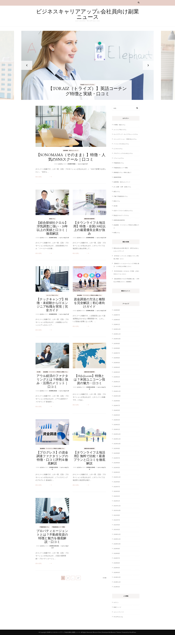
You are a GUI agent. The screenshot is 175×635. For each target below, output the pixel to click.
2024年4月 (117, 415)
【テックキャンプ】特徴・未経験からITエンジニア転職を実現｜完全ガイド (52, 304)
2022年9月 (117, 482)
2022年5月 (117, 491)
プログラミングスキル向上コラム (123, 153)
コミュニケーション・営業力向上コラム (125, 139)
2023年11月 (117, 439)
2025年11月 (117, 334)
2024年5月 (117, 410)
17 (78, 578)
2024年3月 (117, 420)
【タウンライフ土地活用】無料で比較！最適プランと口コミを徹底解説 (89, 457)
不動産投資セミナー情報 (58, 527)
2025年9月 (117, 343)
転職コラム (100, 84)
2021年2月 (117, 529)
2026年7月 (117, 315)
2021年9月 (117, 515)
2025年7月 (117, 353)
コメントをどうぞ (83, 164)
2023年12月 (117, 434)
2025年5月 (117, 362)
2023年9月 (117, 448)
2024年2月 (117, 424)
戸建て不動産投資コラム (121, 196)
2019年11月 (117, 582)
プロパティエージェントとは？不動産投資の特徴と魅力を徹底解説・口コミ (52, 536)
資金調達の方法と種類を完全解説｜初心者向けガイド (89, 302)
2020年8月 (117, 553)
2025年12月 (117, 329)
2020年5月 (117, 567)
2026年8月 (117, 310)
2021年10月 (117, 510)
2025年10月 (117, 339)
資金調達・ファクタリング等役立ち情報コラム (89, 295)
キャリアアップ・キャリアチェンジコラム (83, 84)
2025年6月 (117, 358)
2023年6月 (117, 463)
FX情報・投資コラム (119, 125)
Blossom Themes (116, 632)
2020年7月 (117, 558)
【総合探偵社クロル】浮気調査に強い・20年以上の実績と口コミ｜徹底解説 (52, 228)
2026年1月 (117, 324)
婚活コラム (117, 191)
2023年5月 (117, 467)
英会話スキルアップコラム (121, 215)
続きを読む (39, 177)
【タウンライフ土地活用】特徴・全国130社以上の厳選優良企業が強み (89, 228)
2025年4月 (117, 367)
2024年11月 (117, 391)
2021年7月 (117, 520)
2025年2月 (117, 377)
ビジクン (60, 164)
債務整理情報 (117, 177)
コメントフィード (119, 612)
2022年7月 (117, 486)
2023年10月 (117, 443)
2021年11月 (117, 506)
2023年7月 (117, 458)
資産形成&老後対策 (89, 218)
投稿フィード (117, 607)
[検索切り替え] (138, 2)
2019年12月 (117, 577)
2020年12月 (117, 534)
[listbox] (87, 65)
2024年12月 (117, 386)
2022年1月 (117, 501)
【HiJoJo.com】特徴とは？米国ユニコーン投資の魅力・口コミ (89, 379)
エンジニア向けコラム (52, 295)
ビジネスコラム (118, 148)
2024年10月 (117, 396)
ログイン (116, 602)
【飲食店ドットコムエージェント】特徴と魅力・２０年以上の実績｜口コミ (87, 91)
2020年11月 (117, 539)
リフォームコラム (119, 158)
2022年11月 (117, 477)
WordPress (132, 632)
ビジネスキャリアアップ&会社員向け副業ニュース (87, 15)
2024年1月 (117, 429)
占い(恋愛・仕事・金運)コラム (122, 187)
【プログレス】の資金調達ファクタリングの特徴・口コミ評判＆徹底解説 (52, 457)
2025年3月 (117, 372)
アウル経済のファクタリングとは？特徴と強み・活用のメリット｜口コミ (52, 381)
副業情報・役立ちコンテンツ (70, 150)
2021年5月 (117, 525)
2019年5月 (117, 587)
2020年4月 (117, 572)
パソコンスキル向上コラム (121, 144)
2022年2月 (117, 496)
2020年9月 (117, 548)
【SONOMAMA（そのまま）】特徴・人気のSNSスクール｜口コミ (70, 157)
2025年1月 (117, 382)
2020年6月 (117, 563)
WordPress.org (118, 617)
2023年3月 (117, 472)
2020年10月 (117, 544)
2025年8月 (117, 348)
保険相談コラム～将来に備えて (122, 172)
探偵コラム (52, 218)
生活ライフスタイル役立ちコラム (123, 210)
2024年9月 (117, 401)
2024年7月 (117, 405)
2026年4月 (117, 319)
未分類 (38, 372)
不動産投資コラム (44, 527)
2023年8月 (117, 453)
